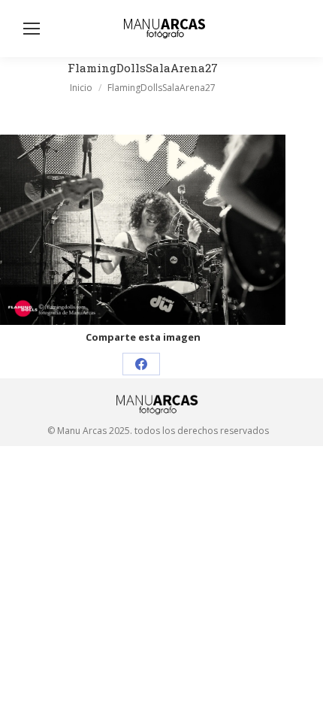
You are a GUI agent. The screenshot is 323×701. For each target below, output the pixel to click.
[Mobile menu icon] (32, 29)
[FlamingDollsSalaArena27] (142, 230)
